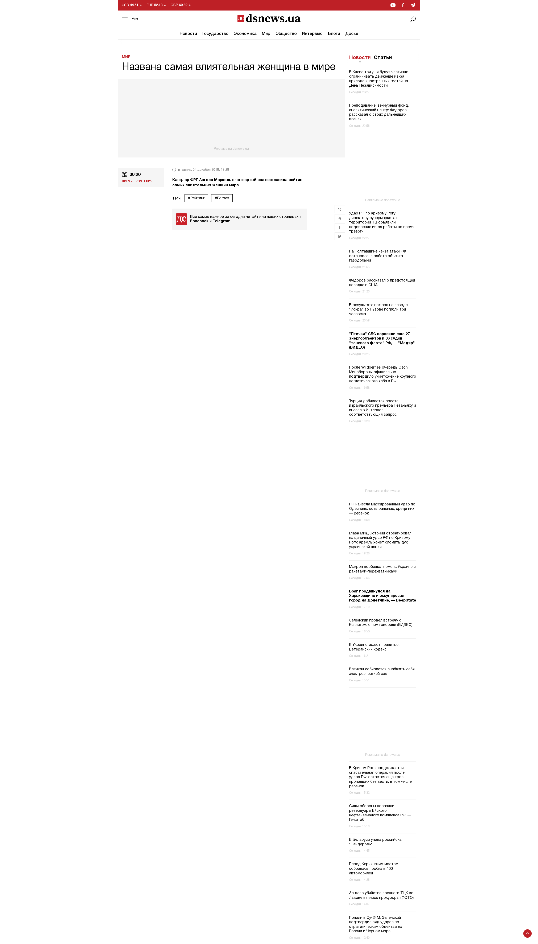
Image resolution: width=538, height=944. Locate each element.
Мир (266, 34)
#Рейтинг (196, 198)
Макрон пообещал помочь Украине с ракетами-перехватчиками (382, 569)
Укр (135, 19)
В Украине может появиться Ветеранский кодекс (375, 647)
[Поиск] (413, 19)
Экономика (245, 34)
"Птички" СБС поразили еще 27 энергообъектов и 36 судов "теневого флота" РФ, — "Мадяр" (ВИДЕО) (382, 341)
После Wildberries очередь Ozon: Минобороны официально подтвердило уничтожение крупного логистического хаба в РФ (382, 374)
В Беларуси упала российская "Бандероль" (376, 842)
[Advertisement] (231, 115)
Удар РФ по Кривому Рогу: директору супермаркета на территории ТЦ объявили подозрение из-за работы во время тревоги (381, 222)
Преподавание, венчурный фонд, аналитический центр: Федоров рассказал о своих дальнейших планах (379, 112)
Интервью (312, 34)
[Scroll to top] (527, 933)
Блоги (334, 34)
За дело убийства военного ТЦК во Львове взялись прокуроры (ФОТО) (381, 895)
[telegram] (412, 5)
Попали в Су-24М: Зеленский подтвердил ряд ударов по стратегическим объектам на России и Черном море (375, 924)
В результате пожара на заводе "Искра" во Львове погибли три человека (378, 309)
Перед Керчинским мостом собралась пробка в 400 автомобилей (373, 868)
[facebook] (403, 5)
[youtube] (393, 5)
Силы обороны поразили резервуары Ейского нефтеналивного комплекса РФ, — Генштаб (380, 813)
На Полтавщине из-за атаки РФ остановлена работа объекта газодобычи (377, 256)
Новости (188, 34)
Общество (286, 34)
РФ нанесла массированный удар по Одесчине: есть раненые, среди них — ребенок (382, 509)
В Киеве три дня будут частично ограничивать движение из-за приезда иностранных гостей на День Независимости (378, 79)
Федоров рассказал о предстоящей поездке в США (382, 283)
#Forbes (222, 198)
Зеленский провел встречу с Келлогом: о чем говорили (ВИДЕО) (380, 623)
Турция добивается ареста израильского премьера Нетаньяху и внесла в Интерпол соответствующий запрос (382, 408)
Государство (215, 34)
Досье (351, 34)
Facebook (199, 221)
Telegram (222, 221)
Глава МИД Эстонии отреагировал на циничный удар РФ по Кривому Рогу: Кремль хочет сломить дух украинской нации (380, 540)
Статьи (383, 58)
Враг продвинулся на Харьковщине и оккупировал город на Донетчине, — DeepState (382, 596)
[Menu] (125, 19)
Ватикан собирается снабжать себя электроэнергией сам (382, 672)
